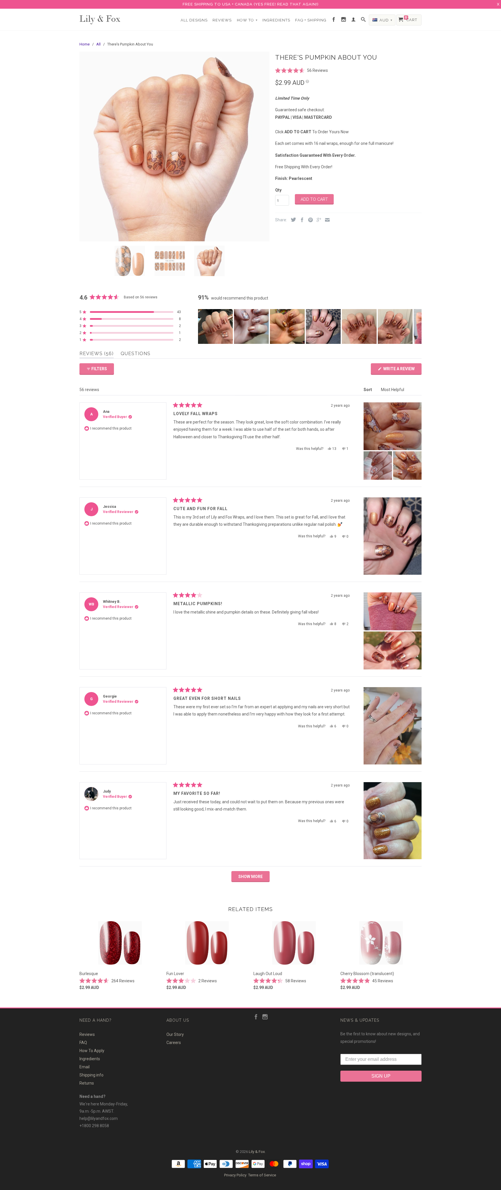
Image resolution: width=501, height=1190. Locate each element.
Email (84, 1067)
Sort (368, 389)
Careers (173, 1042)
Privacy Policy (235, 1175)
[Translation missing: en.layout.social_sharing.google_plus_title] (317, 220)
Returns (86, 1083)
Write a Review (402, 370)
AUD (385, 20)
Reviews (222, 20)
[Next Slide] (417, 326)
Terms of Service (262, 1175)
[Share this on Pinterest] (309, 220)
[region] (310, 326)
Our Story (175, 1034)
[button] (301, 70)
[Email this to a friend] (326, 220)
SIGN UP (381, 1076)
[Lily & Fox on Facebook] (333, 20)
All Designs (194, 20)
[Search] (363, 20)
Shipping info (91, 1075)
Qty (278, 190)
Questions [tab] (135, 354)
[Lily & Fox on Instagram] (343, 20)
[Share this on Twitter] (292, 220)
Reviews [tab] (96, 354)
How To (247, 20)
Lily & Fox (99, 18)
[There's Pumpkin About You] (174, 146)
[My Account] (353, 20)
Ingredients (276, 20)
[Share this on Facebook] (300, 220)
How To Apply (91, 1050)
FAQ (83, 1042)
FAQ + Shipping (310, 20)
